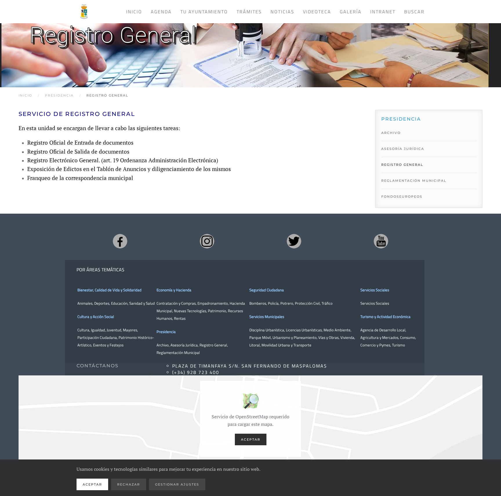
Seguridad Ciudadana (266, 290)
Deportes (101, 303)
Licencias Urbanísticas (304, 330)
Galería (351, 11)
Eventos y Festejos (108, 345)
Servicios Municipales (266, 316)
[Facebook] (120, 241)
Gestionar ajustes (177, 484)
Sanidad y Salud (141, 303)
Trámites (249, 11)
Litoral (254, 345)
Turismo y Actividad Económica (385, 316)
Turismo (398, 345)
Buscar (414, 11)
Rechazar (128, 484)
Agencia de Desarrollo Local (382, 330)
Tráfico (327, 303)
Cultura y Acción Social (95, 316)
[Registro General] (245, 49)
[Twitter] (294, 241)
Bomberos (257, 303)
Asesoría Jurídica (402, 149)
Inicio (134, 11)
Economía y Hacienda (174, 290)
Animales (84, 303)
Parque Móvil (260, 337)
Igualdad (98, 330)
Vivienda (347, 337)
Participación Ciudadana (97, 337)
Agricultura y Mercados (379, 337)
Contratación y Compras (176, 303)
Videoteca (317, 11)
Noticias (282, 11)
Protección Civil (307, 303)
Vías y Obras (328, 337)
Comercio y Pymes (375, 345)
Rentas (180, 318)
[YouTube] (381, 241)
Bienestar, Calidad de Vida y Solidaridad (109, 290)
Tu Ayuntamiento (204, 11)
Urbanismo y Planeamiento (295, 337)
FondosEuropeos (401, 197)
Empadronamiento (212, 303)
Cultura (83, 330)
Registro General (402, 165)
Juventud (114, 330)
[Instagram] (207, 241)
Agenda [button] (161, 11)
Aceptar (250, 439)
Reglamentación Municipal (413, 181)
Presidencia (166, 332)
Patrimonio (217, 311)
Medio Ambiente (337, 330)
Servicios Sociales (374, 290)
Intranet (382, 11)
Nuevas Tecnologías (190, 311)
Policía (273, 303)
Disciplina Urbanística (266, 330)
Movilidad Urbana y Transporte (286, 345)
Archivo (391, 133)
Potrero (286, 303)
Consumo (407, 337)
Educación (119, 303)
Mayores (130, 330)
